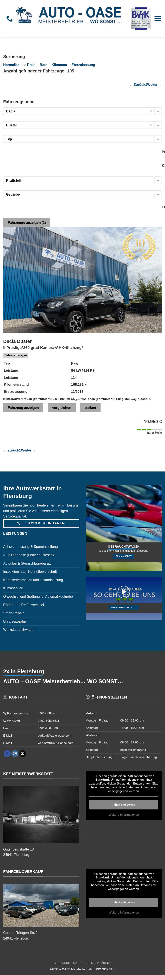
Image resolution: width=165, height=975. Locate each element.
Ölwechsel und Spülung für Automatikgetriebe (38, 596)
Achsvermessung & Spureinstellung (30, 546)
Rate (43, 65)
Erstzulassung (83, 65)
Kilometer (59, 65)
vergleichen (61, 408)
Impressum (61, 962)
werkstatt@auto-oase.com (55, 743)
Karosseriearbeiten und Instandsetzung (33, 580)
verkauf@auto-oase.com (54, 735)
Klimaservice (13, 588)
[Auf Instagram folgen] (14, 753)
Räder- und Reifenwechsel (23, 605)
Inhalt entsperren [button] (124, 804)
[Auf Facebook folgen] (7, 753)
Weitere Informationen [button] (124, 814)
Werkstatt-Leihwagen (19, 629)
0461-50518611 (48, 720)
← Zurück (137, 84)
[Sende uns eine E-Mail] (22, 753)
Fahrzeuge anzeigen (27, 222)
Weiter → (154, 84)
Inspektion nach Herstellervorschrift (30, 571)
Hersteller (11, 65)
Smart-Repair (13, 613)
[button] (158, 18)
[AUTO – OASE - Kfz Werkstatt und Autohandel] (83, 18)
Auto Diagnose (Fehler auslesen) (28, 555)
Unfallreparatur (14, 621)
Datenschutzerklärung (92, 962)
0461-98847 (46, 713)
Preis (31, 65)
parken (90, 408)
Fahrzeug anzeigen (23, 408)
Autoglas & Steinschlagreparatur (28, 563)
